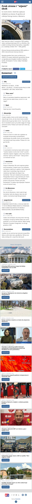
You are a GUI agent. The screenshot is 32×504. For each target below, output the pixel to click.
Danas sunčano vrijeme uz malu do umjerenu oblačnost (16, 320)
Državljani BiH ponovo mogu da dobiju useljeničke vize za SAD (13, 266)
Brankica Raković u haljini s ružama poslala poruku (15, 402)
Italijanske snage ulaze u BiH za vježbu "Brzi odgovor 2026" (15, 456)
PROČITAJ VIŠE (5, 270)
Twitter (23, 69)
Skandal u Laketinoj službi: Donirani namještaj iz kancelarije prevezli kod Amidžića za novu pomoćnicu (13, 348)
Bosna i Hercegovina (16, 244)
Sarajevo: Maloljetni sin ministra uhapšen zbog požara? (15, 293)
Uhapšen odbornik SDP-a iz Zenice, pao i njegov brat (14, 429)
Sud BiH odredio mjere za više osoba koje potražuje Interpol (14, 483)
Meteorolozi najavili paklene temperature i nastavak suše (15, 375)
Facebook (16, 69)
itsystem (17, 499)
